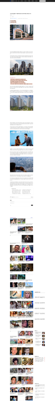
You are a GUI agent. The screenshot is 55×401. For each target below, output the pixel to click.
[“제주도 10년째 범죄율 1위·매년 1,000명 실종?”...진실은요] (40, 385)
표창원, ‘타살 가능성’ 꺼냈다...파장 (26, 192)
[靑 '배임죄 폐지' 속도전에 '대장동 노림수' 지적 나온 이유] (40, 394)
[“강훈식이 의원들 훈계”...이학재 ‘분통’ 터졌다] (40, 391)
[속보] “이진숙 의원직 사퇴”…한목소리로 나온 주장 (39, 357)
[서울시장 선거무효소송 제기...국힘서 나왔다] (40, 336)
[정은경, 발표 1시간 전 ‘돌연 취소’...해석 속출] (40, 388)
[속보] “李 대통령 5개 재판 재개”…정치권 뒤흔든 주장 (39, 361)
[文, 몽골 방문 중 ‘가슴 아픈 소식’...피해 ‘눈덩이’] (40, 345)
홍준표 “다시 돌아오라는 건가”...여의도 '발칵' (16, 191)
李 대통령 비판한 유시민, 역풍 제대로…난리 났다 (39, 360)
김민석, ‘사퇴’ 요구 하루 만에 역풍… (39, 359)
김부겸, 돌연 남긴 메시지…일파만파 (39, 358)
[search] (45, 1)
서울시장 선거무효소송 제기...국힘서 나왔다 (16, 192)
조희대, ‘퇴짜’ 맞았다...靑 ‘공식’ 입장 (26, 191)
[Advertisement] (27, 7)
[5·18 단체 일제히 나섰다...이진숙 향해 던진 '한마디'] (40, 342)
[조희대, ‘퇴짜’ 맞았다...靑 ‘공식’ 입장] (40, 333)
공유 (13, 16)
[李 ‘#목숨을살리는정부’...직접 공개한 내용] (40, 397)
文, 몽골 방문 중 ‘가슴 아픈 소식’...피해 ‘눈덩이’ (26, 193)
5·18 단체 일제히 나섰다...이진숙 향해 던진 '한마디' (16, 193)
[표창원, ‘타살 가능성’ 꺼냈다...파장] (40, 339)
